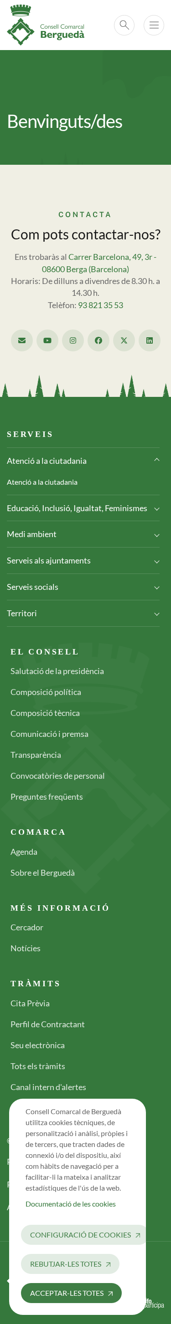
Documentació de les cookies (71, 1203)
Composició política (45, 692)
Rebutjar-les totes (65, 1263)
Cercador (26, 927)
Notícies (25, 948)
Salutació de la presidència (57, 671)
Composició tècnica (45, 713)
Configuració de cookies (80, 1234)
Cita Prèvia (30, 1003)
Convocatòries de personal (57, 776)
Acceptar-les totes (67, 1292)
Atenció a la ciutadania (47, 461)
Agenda (23, 852)
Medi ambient (32, 534)
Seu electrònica (37, 1045)
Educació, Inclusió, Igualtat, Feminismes (77, 508)
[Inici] (49, 25)
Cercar (124, 25)
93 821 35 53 (100, 305)
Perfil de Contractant (47, 1024)
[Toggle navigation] (154, 25)
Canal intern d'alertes (48, 1087)
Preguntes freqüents (46, 796)
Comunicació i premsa (49, 734)
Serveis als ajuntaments (49, 560)
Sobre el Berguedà (42, 872)
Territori (22, 613)
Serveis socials (32, 587)
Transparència (35, 755)
